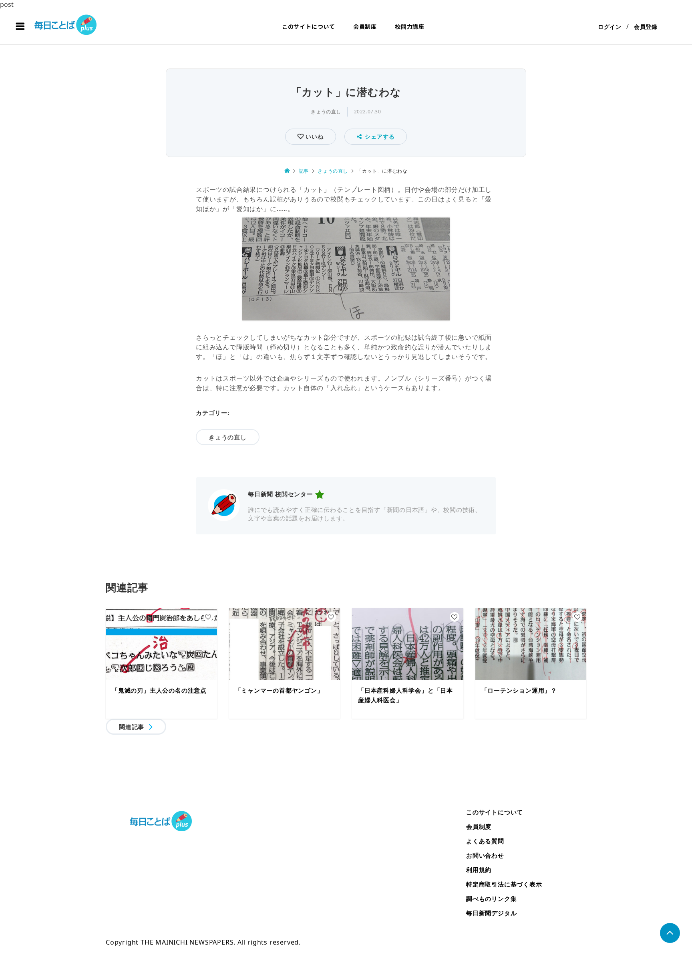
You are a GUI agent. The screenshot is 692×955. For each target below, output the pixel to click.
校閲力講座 (409, 26)
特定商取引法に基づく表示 (504, 884)
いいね (313, 136)
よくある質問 (485, 841)
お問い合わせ (485, 855)
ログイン (610, 26)
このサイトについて (308, 26)
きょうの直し (326, 111)
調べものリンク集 (491, 899)
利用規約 (478, 870)
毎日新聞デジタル (491, 913)
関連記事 (131, 727)
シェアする (379, 136)
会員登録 (646, 26)
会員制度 (365, 26)
